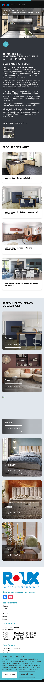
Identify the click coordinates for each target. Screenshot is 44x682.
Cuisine (23, 10)
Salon (4, 609)
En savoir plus (32, 669)
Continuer (9, 674)
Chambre (6, 614)
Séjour (5, 611)
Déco (4, 619)
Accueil (5, 10)
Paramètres (27, 674)
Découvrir (15, 344)
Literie (4, 616)
